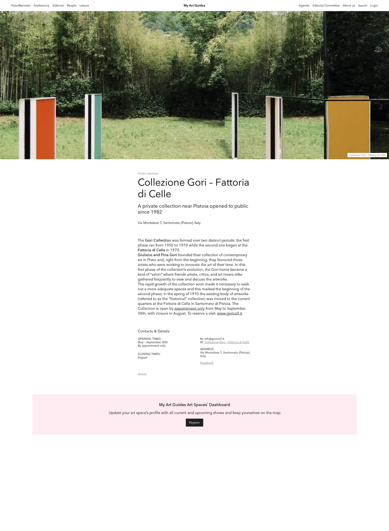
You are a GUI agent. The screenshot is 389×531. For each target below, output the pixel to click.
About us (349, 5)
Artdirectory (41, 5)
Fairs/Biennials (20, 5)
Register (194, 422)
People (71, 5)
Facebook (206, 363)
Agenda (304, 5)
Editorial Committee (326, 5)
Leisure (84, 5)
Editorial (58, 5)
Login (374, 5)
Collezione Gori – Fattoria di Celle (227, 342)
